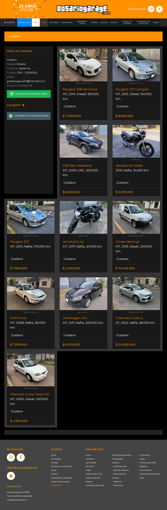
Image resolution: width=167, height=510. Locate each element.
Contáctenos (56, 485)
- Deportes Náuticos (120, 470)
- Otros (141, 478)
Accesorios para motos (121, 455)
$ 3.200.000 (71, 268)
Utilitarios (90, 459)
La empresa (56, 459)
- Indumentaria (145, 470)
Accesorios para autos (95, 485)
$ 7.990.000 (18, 268)
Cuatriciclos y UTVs (94, 474)
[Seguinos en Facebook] (159, 9)
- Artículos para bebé (147, 462)
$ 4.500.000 (19, 421)
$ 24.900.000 (125, 344)
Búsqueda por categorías (61, 478)
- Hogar (142, 459)
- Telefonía (116, 481)
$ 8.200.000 (71, 192)
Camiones (90, 466)
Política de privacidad (60, 481)
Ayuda (54, 470)
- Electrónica (117, 485)
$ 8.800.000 (124, 116)
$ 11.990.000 (72, 116)
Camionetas (91, 462)
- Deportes (143, 466)
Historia (54, 474)
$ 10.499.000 (125, 268)
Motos (88, 470)
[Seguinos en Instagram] (151, 9)
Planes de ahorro (93, 478)
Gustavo (69, 106)
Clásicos (89, 481)
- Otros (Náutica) (119, 474)
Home (53, 455)
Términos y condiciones (61, 466)
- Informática (144, 455)
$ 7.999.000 (18, 344)
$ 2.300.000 (124, 192)
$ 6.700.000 (71, 344)
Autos (88, 455)
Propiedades (117, 459)
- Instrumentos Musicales (149, 474)
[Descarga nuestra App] (11, 476)
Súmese (54, 462)
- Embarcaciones (119, 466)
